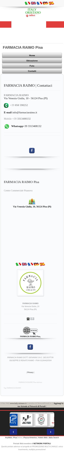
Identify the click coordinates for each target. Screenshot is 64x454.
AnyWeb (8, 438)
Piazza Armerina (30, 438)
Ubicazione (32, 60)
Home (32, 55)
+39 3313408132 (26, 126)
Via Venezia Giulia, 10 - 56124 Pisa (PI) (26, 98)
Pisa (15, 438)
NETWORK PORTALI (42, 444)
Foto (32, 66)
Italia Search (54, 438)
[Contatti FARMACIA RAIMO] (30, 319)
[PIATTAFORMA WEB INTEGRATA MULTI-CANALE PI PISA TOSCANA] (41, 420)
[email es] (51, 3)
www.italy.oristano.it (18, 403)
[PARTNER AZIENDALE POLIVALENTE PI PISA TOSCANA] (12, 420)
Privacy (30, 372)
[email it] (28, 3)
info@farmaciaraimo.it (20, 112)
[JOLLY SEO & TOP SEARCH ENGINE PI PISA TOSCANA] (26, 420)
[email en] (33, 3)
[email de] (45, 3)
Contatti (32, 71)
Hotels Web (42, 438)
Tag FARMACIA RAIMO (12, 388)
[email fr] (39, 3)
